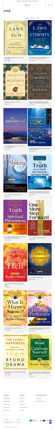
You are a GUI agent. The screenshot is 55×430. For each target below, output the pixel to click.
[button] (2, 5)
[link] (18, 383)
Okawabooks (8, 426)
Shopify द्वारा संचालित (14, 426)
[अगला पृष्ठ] (36, 383)
